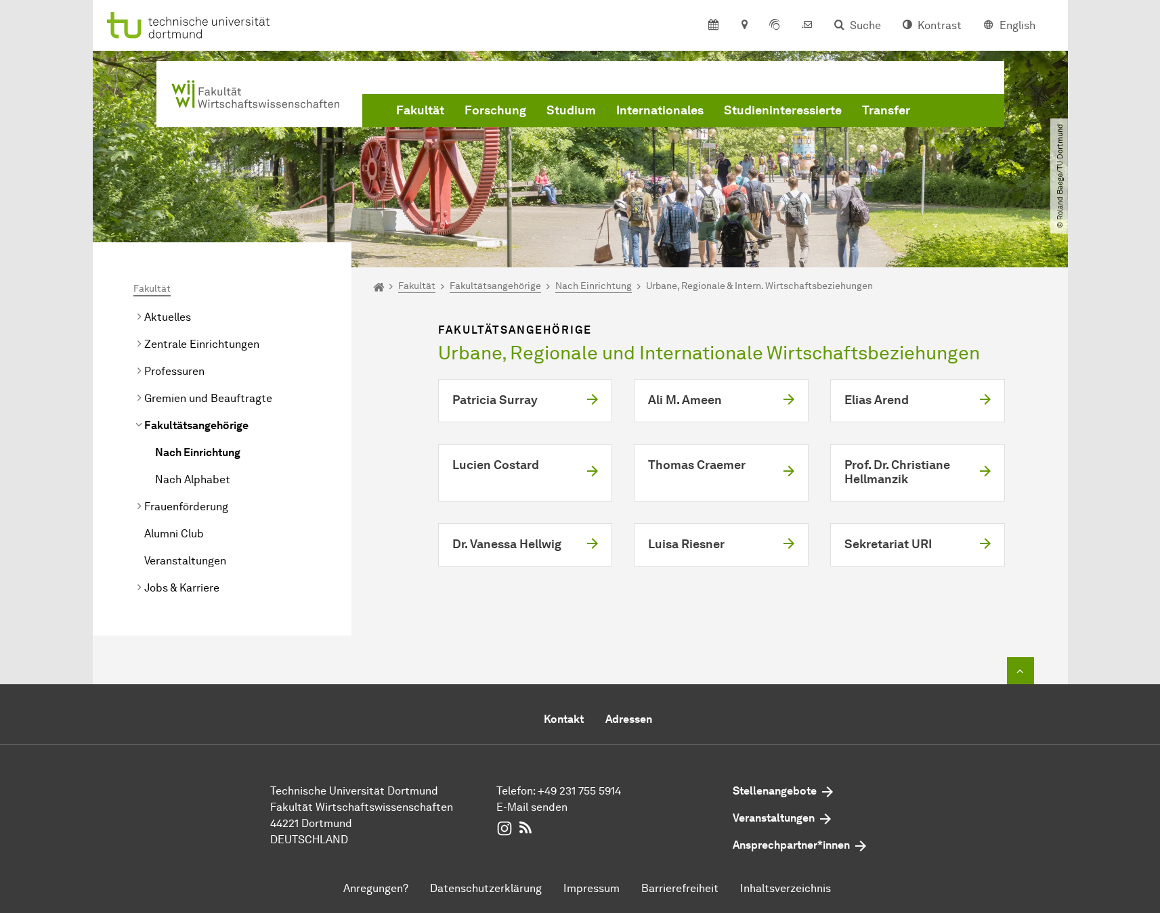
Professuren (174, 371)
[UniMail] (807, 26)
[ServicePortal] (774, 26)
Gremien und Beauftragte (208, 398)
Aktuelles (167, 317)
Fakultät (420, 110)
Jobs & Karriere (181, 587)
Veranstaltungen (185, 560)
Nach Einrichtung (197, 452)
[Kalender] (713, 26)
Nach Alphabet (192, 479)
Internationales (660, 110)
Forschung (495, 110)
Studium (571, 110)
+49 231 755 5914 (579, 790)
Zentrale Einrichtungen (201, 344)
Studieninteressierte (783, 110)
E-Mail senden (531, 807)
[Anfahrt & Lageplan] (743, 26)
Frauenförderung (186, 506)
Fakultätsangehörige (196, 425)
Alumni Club (174, 533)
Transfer (886, 110)
